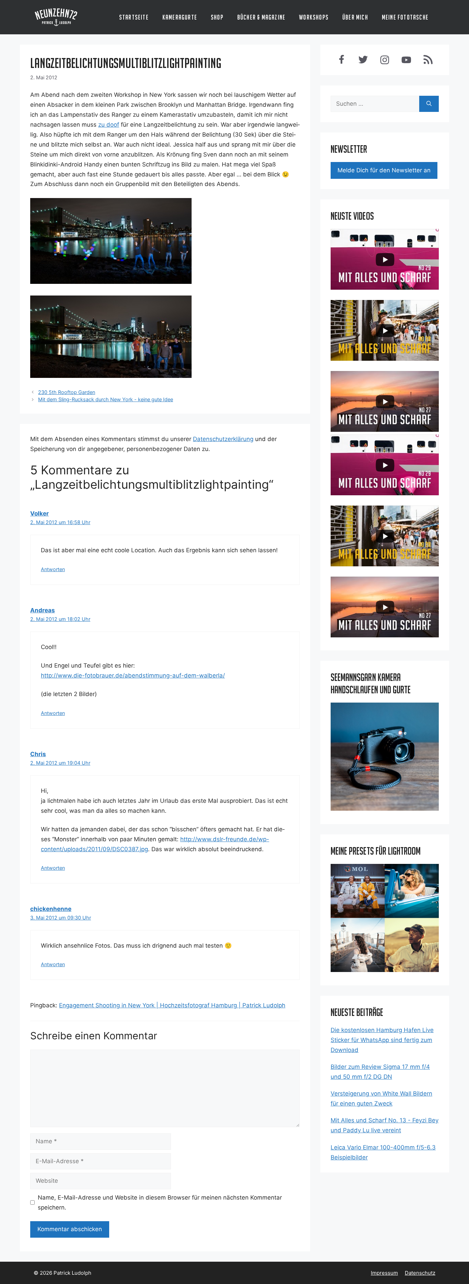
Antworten (53, 569)
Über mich (355, 17)
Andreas (42, 610)
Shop (217, 17)
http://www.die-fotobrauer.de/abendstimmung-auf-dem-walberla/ (133, 675)
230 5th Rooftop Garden (66, 392)
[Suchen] (429, 104)
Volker (39, 513)
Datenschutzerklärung (223, 439)
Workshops (314, 17)
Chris (38, 754)
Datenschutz (420, 1273)
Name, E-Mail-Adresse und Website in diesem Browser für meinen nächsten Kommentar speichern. (160, 1202)
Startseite (134, 17)
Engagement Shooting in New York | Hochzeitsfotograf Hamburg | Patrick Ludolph (172, 1005)
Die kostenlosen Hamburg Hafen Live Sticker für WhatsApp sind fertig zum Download (382, 1040)
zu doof (108, 124)
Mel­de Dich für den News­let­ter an (384, 170)
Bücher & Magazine (261, 17)
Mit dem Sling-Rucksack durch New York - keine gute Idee (105, 399)
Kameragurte (179, 17)
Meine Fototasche (405, 17)
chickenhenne (50, 908)
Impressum (384, 1273)
